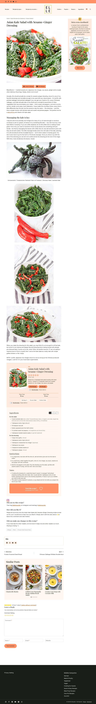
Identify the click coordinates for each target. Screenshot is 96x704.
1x (50, 413)
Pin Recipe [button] (43, 386)
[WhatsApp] (16, 1)
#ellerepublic (42, 505)
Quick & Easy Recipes (70, 688)
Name (7, 640)
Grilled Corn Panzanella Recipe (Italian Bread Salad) (33, 593)
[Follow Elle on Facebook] (7, 543)
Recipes (7, 9)
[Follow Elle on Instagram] (10, 543)
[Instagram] (6, 1)
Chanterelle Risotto (12, 592)
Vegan (66, 683)
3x (55, 413)
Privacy (84, 701)
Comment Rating (9, 613)
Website (48, 640)
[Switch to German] (86, 9)
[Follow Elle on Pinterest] (15, 543)
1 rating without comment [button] (28, 605)
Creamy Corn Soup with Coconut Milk (52, 592)
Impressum (89, 701)
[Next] (59, 580)
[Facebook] (8, 1)
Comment (8, 620)
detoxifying (11, 112)
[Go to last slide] (8, 580)
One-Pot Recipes (69, 693)
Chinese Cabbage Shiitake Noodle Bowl (52, 553)
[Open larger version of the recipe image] (18, 378)
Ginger (9, 529)
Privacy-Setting (9, 672)
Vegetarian (67, 681)
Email (27, 640)
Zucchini (66, 696)
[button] (29, 375)
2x (52, 413)
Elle (7, 539)
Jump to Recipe (29, 86)
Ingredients (81, 9)
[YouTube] (13, 1)
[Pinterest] (11, 1)
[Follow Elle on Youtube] (12, 543)
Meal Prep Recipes (69, 691)
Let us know (28, 490)
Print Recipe (41, 86)
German (66, 676)
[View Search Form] (90, 9)
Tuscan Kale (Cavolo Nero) (24, 529)
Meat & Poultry (68, 678)
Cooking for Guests (70, 686)
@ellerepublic (16, 505)
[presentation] (14, 577)
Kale (14, 529)
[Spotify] (18, 701)
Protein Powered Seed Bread (13, 553)
